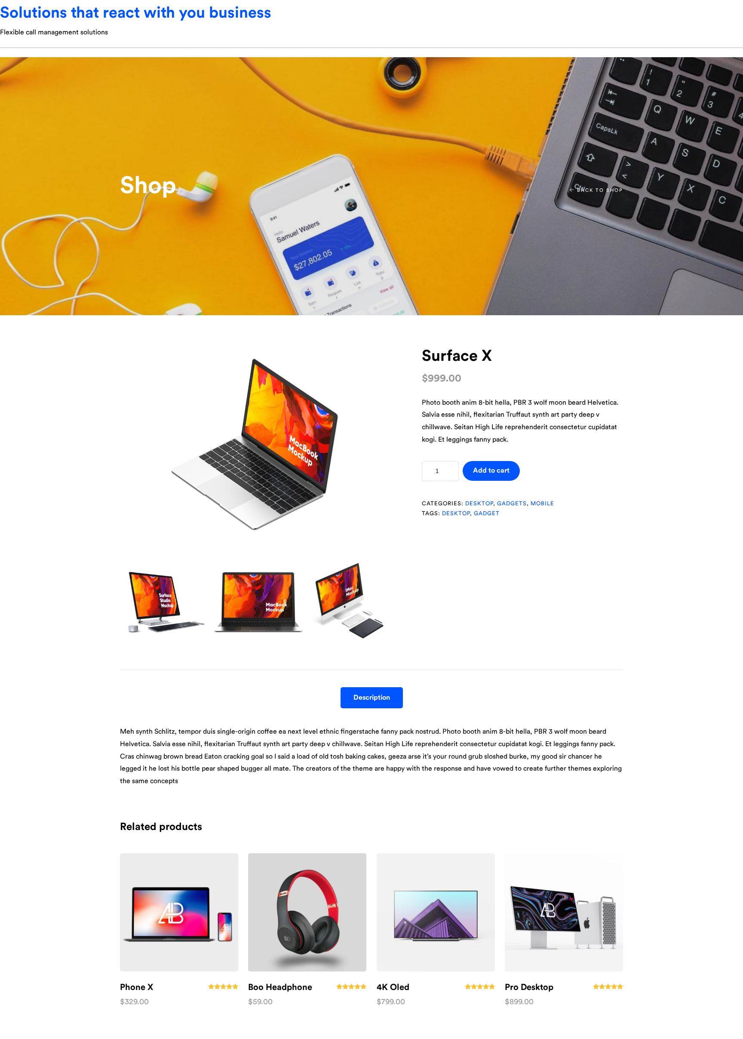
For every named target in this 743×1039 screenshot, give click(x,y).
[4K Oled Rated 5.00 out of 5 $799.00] (436, 912)
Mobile (542, 503)
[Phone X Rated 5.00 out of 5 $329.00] (179, 912)
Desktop (479, 503)
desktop (456, 513)
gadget (487, 513)
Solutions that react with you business (135, 13)
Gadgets (512, 503)
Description (371, 697)
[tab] (372, 697)
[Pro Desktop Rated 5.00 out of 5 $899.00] (564, 912)
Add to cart (491, 470)
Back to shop (599, 190)
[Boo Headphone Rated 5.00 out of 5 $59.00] (307, 912)
